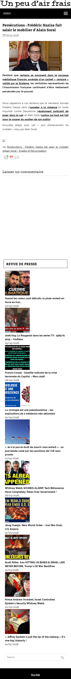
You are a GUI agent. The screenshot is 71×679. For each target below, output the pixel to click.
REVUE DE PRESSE (21, 264)
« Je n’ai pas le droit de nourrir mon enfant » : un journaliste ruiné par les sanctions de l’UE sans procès (34, 451)
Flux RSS (35, 675)
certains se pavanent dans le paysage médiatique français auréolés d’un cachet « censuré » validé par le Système (35, 79)
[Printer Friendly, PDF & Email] (11, 157)
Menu (7, 13)
